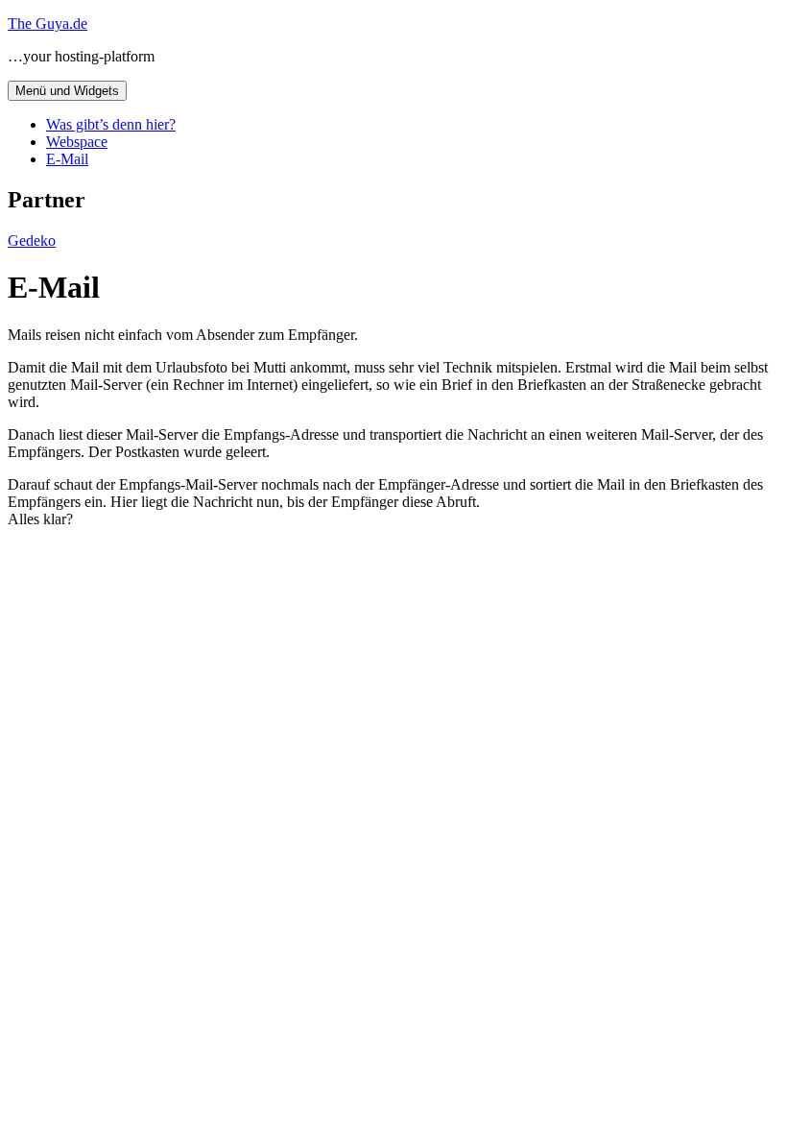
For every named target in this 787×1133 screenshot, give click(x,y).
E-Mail (67, 159)
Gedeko (32, 240)
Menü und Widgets (67, 91)
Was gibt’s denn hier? (111, 124)
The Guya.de (47, 23)
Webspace (76, 141)
